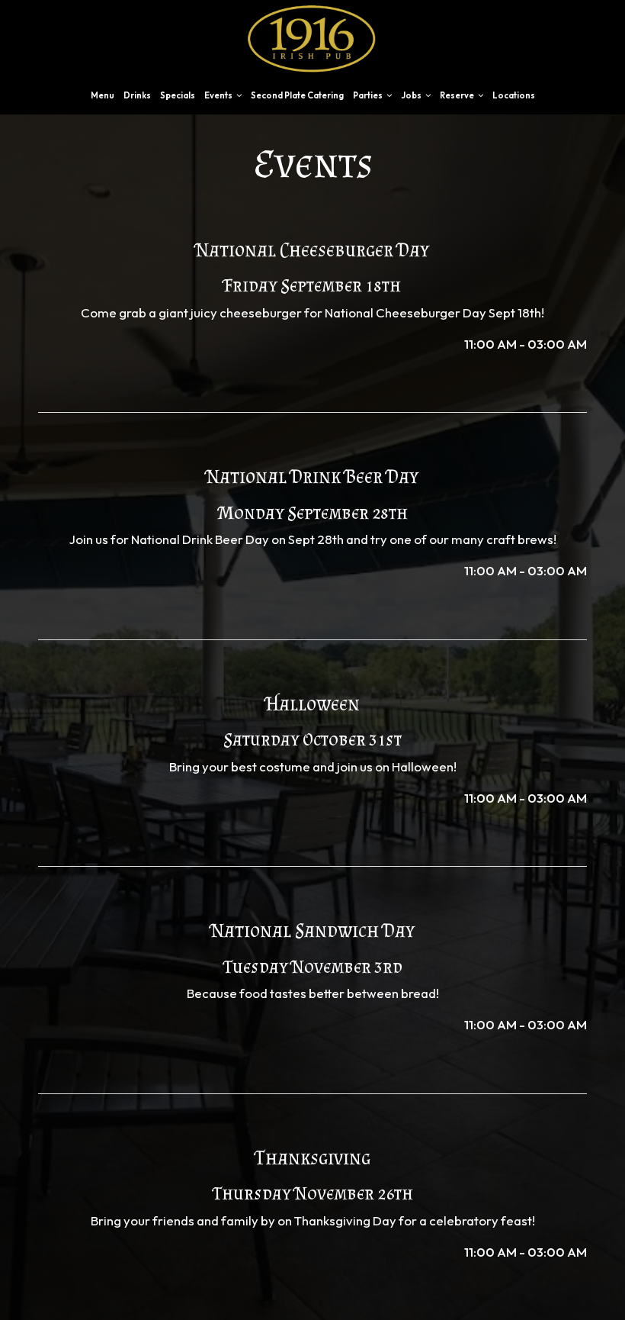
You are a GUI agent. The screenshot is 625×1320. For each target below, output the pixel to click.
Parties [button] (368, 95)
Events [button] (219, 95)
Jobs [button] (412, 95)
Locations (513, 95)
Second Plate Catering (297, 95)
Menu (102, 95)
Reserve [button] (458, 95)
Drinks (137, 95)
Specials (177, 95)
